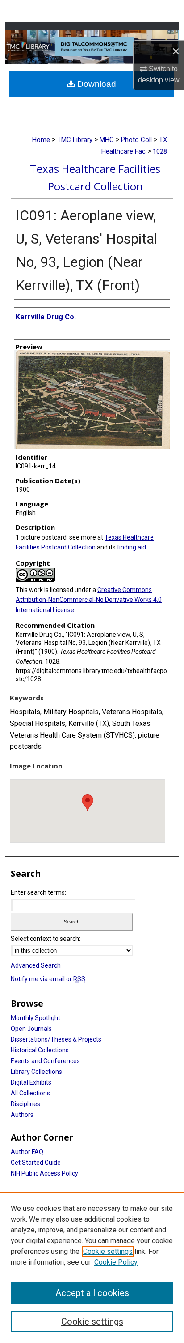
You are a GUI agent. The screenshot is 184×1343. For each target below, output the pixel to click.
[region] (92, 1267)
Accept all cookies (92, 1292)
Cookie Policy (116, 1262)
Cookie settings (108, 1251)
